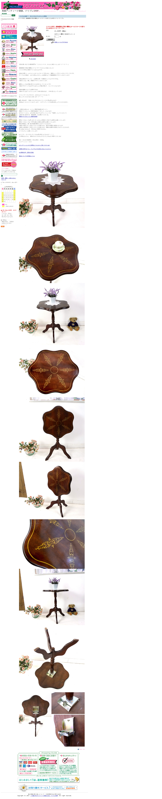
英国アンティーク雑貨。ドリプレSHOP (20, 11)
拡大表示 (33, 59)
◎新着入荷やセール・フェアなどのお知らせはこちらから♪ (35, 149)
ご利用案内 (62, 11)
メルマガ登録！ (5, 168)
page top (82, 749)
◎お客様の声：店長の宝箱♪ (26, 152)
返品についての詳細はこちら (27, 156)
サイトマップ (82, 11)
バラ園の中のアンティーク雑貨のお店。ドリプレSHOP (44, 795)
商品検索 (4, 13)
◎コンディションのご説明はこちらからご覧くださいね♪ (34, 145)
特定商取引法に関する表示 (53, 794)
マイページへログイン (50, 11)
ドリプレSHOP (23, 16)
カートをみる (36, 11)
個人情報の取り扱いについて (36, 794)
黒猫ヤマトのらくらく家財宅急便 (28, 116)
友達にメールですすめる (61, 42)
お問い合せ (72, 11)
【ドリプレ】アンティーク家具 (38, 16)
